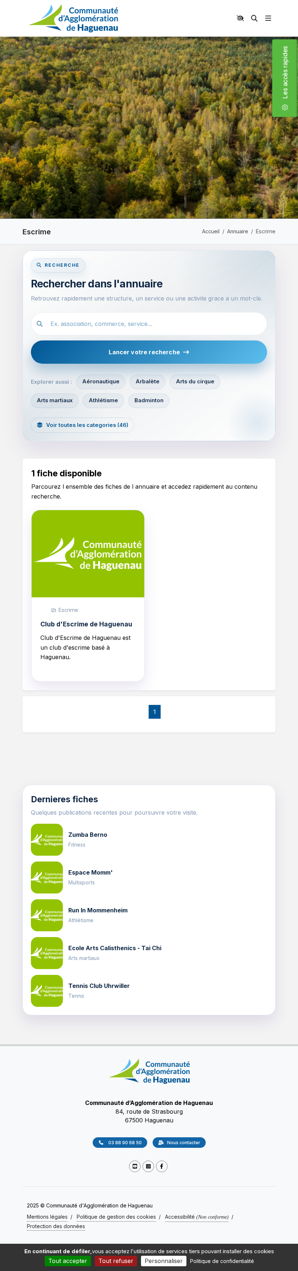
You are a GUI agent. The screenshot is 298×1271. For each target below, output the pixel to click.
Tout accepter (67, 1260)
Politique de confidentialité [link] (222, 1261)
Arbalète (148, 381)
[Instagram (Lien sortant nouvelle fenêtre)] (148, 1166)
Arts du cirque (195, 381)
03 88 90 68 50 (124, 1142)
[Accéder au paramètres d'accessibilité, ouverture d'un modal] (241, 18)
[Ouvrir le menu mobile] (268, 18)
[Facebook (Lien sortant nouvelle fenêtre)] (162, 1166)
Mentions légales (47, 1217)
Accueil (211, 231)
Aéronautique (101, 381)
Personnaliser (164, 1260)
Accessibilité (197, 1217)
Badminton (149, 400)
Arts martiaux (55, 400)
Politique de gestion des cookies (116, 1217)
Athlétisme (103, 400)
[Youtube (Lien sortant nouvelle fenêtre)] (135, 1166)
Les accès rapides (288, 75)
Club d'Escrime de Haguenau (86, 624)
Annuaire (237, 231)
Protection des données (56, 1226)
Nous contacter (183, 1142)
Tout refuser (115, 1260)
